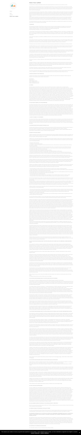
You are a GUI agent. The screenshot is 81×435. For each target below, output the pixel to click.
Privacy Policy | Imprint (14, 16)
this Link (32, 357)
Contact (11, 14)
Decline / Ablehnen (44, 433)
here (45, 22)
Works (11, 11)
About (11, 13)
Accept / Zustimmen (35, 433)
